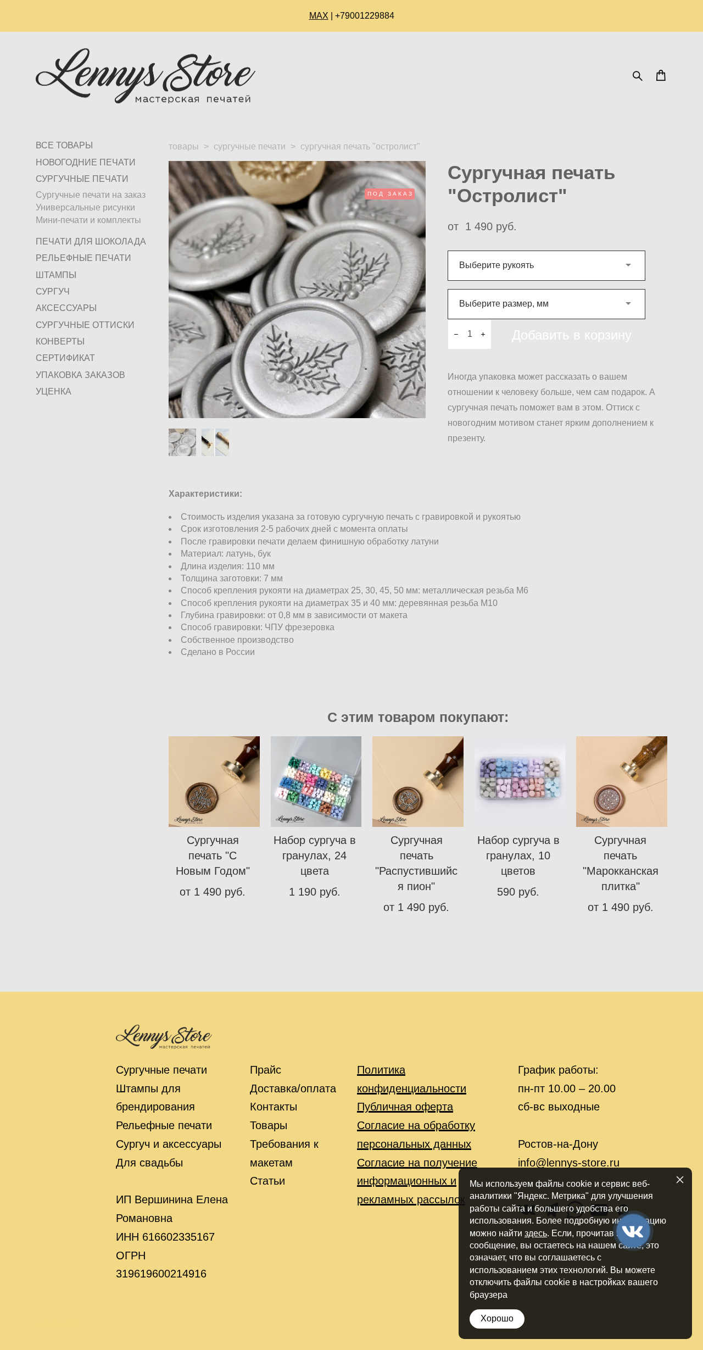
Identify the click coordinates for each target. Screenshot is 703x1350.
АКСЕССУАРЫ (66, 308)
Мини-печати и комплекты (88, 220)
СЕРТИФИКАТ (65, 358)
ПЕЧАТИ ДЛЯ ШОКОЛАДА (91, 241)
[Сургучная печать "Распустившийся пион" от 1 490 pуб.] (418, 781)
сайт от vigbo (58, 1323)
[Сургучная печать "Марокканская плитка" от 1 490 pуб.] (621, 781)
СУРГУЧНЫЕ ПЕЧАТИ (82, 179)
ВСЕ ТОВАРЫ (64, 145)
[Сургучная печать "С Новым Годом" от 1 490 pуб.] (214, 781)
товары (184, 146)
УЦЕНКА (53, 391)
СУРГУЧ (53, 291)
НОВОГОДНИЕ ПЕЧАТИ (86, 162)
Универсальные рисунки (85, 207)
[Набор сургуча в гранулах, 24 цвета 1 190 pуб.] (316, 781)
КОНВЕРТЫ (60, 341)
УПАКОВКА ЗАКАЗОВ (80, 375)
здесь (536, 1233)
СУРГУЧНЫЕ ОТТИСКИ (85, 325)
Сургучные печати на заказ (91, 194)
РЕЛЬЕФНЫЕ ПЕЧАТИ (83, 258)
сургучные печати (250, 146)
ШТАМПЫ (56, 275)
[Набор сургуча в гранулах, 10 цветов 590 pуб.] (520, 781)
